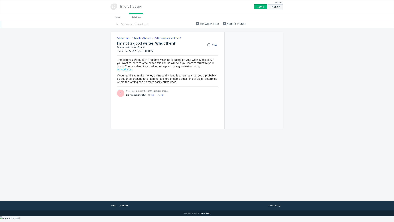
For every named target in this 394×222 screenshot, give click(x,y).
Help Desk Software (191, 213)
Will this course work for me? (168, 38)
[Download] (191, 71)
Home (118, 17)
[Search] (117, 24)
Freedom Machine (142, 38)
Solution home (124, 38)
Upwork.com (124, 69)
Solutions (136, 17)
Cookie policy (274, 205)
